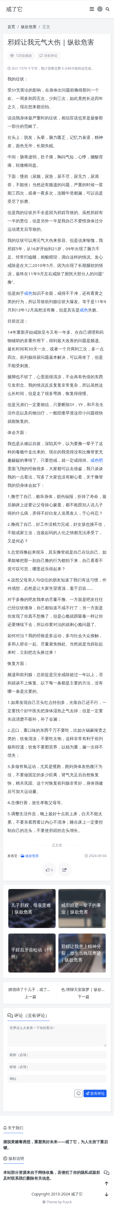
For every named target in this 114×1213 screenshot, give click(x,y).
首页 (11, 26)
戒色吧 (96, 460)
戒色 (28, 293)
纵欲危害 (29, 26)
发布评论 (97, 1093)
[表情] (78, 1093)
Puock (67, 1202)
